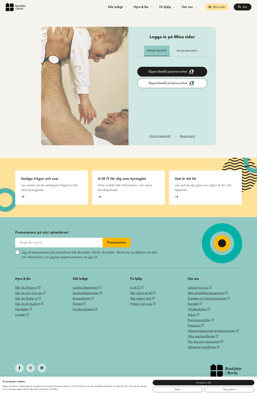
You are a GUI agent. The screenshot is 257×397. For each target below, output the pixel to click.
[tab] (157, 51)
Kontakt (193, 304)
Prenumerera (116, 242)
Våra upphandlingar (201, 336)
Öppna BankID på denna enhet (167, 83)
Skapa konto (187, 136)
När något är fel (141, 293)
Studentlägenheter (86, 293)
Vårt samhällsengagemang (206, 293)
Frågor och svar (141, 304)
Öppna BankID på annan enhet (168, 71)
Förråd (77, 304)
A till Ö (135, 288)
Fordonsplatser (83, 309)
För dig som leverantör (204, 342)
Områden (21, 309)
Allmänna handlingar (202, 347)
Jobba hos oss (198, 288)
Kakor (192, 315)
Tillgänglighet (197, 309)
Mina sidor (219, 7)
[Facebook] (19, 368)
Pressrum (194, 325)
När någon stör (140, 298)
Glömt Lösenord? (160, 136)
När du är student (27, 304)
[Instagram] (30, 368)
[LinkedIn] (42, 368)
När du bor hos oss (28, 293)
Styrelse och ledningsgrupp (207, 298)
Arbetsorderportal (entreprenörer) (211, 331)
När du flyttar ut (26, 298)
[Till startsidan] (16, 7)
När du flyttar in (26, 288)
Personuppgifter (199, 320)
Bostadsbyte (81, 298)
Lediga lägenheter (85, 288)
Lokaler (20, 315)
